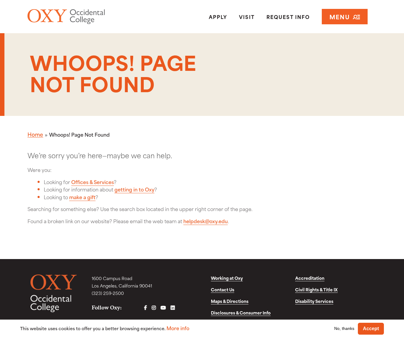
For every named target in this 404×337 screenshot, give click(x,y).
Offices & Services (92, 182)
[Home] (84, 16)
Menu (339, 16)
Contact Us (222, 289)
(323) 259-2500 (108, 293)
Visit (247, 16)
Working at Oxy (227, 277)
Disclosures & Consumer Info (241, 312)
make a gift (82, 197)
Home (35, 134)
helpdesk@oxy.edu (205, 221)
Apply (218, 16)
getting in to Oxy (134, 189)
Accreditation (309, 277)
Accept (371, 328)
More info (178, 328)
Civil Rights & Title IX (316, 289)
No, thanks (344, 328)
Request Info (288, 16)
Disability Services (314, 301)
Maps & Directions (229, 301)
